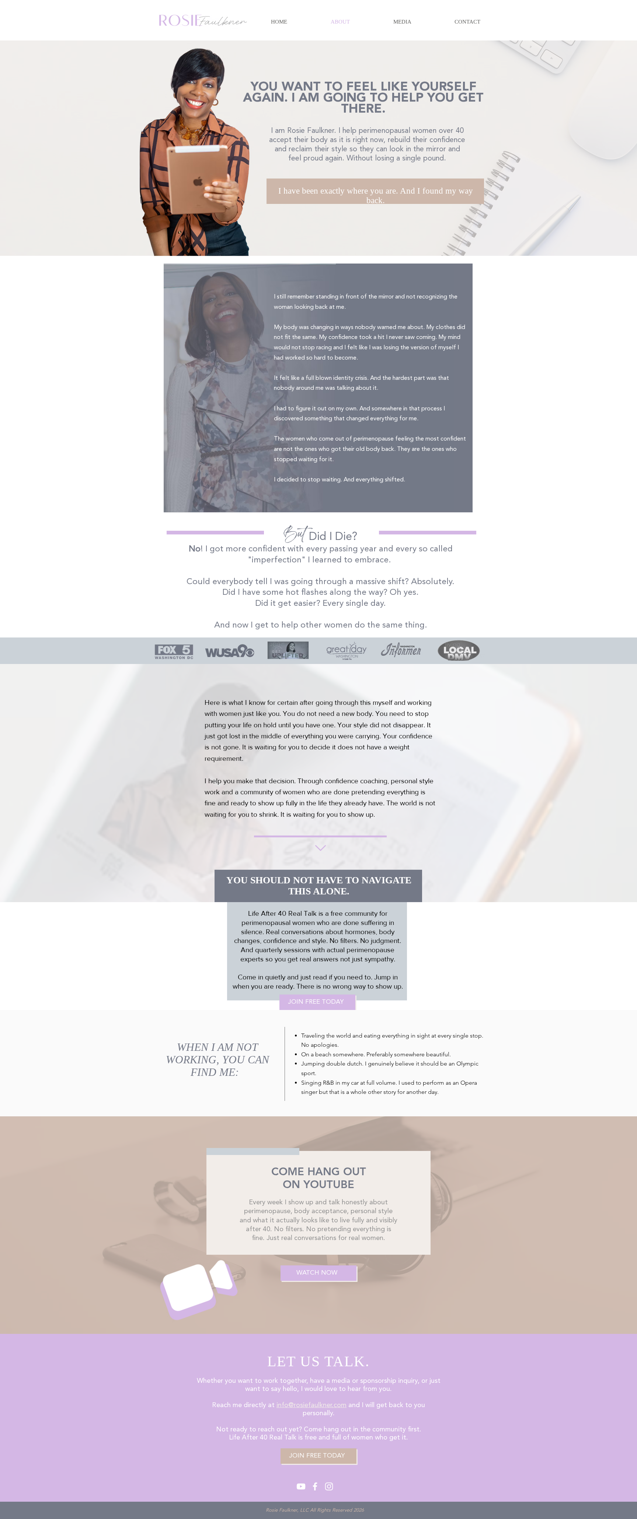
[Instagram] (329, 1486)
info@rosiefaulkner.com (311, 1405)
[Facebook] (315, 1486)
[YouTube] (301, 1486)
